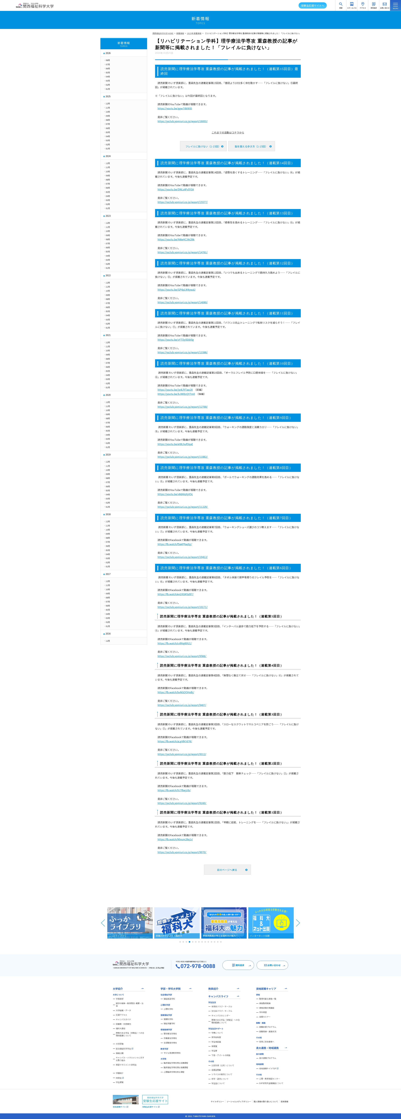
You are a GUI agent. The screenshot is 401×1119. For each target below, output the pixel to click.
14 (221, 942)
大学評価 (119, 1044)
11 (211, 942)
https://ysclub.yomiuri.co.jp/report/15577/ (183, 202)
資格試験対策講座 (266, 1008)
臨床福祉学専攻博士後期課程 (176, 1067)
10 (208, 942)
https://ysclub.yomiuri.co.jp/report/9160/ (182, 803)
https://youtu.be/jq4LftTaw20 (175, 390)
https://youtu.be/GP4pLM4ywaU (176, 289)
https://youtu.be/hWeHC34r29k (176, 239)
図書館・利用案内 (123, 1024)
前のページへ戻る (227, 870)
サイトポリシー (217, 1101)
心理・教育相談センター (269, 1078)
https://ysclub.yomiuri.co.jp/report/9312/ (182, 754)
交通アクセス (121, 1015)
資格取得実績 (265, 1003)
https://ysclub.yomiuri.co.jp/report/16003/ (183, 121)
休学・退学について (219, 1079)
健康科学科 (168, 1019)
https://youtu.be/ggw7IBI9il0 (175, 108)
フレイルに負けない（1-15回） (203, 146)
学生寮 (214, 1050)
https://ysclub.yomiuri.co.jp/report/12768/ (183, 407)
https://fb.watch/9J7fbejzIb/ (174, 790)
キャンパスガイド (123, 1019)
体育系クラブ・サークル (221, 1006)
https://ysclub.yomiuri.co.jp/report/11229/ (183, 507)
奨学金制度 (216, 1037)
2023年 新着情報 (194, 33)
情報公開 (119, 1053)
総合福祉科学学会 (123, 1048)
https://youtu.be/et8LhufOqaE (175, 444)
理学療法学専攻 (170, 1033)
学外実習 (263, 1012)
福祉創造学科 (169, 999)
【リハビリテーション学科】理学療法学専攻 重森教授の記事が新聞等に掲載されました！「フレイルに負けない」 (252, 33)
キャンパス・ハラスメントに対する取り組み (130, 1058)
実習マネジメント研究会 (126, 1064)
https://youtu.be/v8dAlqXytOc (175, 494)
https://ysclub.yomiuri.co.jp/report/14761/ (183, 252)
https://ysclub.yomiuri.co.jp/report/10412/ (183, 557)
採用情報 (284, 1101)
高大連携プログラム (267, 1058)
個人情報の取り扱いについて (266, 1101)
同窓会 (119, 1077)
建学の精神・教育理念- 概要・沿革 (129, 1004)
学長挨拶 (119, 999)
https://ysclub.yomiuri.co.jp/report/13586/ (183, 352)
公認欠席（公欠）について (222, 1065)
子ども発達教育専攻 (172, 1053)
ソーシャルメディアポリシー (239, 1101)
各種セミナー (265, 1016)
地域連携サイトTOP (267, 1068)
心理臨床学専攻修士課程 (174, 1072)
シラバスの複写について (221, 1074)
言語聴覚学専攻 (170, 1042)
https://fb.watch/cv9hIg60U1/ (175, 643)
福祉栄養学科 (169, 1023)
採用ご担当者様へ (266, 1041)
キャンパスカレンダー (220, 1015)
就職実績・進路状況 (267, 1031)
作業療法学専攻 (170, 1038)
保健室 (214, 1046)
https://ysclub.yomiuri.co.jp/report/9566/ (182, 656)
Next (298, 923)
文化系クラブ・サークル (221, 1011)
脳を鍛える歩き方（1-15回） (251, 146)
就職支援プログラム (267, 1027)
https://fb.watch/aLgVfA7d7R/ (175, 741)
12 (214, 942)
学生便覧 (119, 1082)
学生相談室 (216, 1042)
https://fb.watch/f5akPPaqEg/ (175, 544)
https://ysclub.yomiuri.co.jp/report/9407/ (182, 705)
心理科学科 (168, 1009)
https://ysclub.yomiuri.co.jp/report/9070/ (182, 852)
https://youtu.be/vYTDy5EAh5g (176, 339)
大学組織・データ (123, 1010)
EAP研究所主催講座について (271, 1083)
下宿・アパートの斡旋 (220, 1055)
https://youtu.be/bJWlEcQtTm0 (176, 394)
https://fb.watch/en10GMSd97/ (175, 594)
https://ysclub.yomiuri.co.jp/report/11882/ (183, 457)
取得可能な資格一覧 (267, 999)
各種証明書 (216, 1070)
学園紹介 (119, 1073)
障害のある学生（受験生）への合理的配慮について (130, 1034)
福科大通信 (120, 1028)
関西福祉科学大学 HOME (163, 33)
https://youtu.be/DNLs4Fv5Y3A (176, 189)
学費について (217, 1032)
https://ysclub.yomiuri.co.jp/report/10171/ (183, 607)
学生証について (218, 1083)
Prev (103, 923)
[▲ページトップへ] (395, 1113)
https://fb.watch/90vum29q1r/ (175, 839)
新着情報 (180, 33)
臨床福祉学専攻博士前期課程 (176, 1063)
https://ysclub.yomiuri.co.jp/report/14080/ (183, 302)
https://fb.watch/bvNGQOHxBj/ (176, 692)
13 (218, 942)
